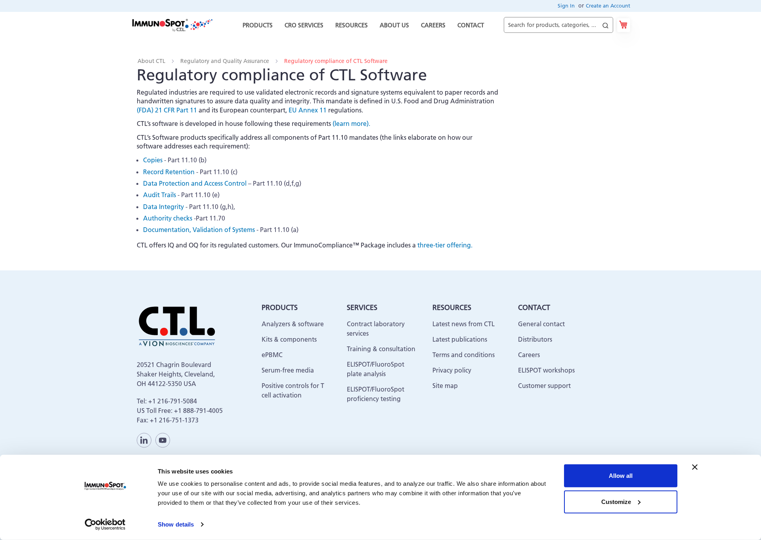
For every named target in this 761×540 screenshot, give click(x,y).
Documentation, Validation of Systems (199, 230)
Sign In (566, 5)
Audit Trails (159, 195)
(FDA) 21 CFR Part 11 (167, 110)
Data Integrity (163, 207)
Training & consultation (381, 349)
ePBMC (272, 355)
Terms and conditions (463, 355)
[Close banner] (695, 467)
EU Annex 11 (308, 110)
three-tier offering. (444, 245)
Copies (153, 160)
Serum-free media (288, 370)
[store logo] (172, 25)
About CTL (152, 61)
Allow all (621, 475)
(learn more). (351, 123)
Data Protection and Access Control (195, 183)
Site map (445, 386)
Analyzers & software (293, 324)
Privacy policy (451, 370)
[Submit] (605, 23)
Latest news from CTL (463, 324)
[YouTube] (162, 440)
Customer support (544, 386)
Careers (529, 355)
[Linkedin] (144, 440)
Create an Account (608, 5)
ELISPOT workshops (546, 370)
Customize (616, 501)
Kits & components (289, 339)
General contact (541, 324)
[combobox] (558, 25)
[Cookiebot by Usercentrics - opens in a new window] (105, 524)
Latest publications (459, 339)
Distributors (535, 339)
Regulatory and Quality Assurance (225, 61)
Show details (176, 524)
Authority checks (167, 218)
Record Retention (169, 172)
